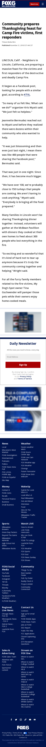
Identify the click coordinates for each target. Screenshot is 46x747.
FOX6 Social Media (8, 568)
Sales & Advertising (8, 652)
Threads (5, 585)
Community (27, 566)
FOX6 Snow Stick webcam (27, 475)
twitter (16, 720)
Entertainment (7, 458)
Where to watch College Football (27, 663)
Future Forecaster (28, 471)
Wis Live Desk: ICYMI (27, 536)
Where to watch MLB (27, 668)
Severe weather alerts (27, 448)
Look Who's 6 (26, 495)
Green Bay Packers (9, 532)
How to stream (27, 527)
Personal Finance (9, 499)
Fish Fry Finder (27, 578)
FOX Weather (26, 465)
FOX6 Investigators (9, 455)
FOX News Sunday (28, 557)
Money (5, 486)
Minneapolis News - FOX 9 (9, 620)
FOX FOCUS (6, 665)
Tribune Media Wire (9, 42)
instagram (21, 720)
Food (23, 507)
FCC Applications (27, 633)
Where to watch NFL (27, 658)
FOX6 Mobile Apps (28, 619)
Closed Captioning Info (28, 637)
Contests (24, 611)
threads (25, 720)
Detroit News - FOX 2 (8, 625)
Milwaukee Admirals (6, 539)
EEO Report (25, 628)
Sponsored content (6, 669)
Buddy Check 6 (27, 581)
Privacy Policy (25, 376)
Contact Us (27, 607)
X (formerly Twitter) (6, 591)
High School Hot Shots (8, 544)
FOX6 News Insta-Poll (9, 468)
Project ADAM (27, 584)
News (5, 443)
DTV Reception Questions (27, 643)
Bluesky (5, 588)
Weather (26, 443)
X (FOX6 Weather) (9, 601)
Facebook (6, 576)
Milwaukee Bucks (9, 548)
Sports (5, 523)
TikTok (4, 582)
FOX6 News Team (28, 622)
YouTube (5, 573)
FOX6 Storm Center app (26, 453)
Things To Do (26, 570)
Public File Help (27, 631)
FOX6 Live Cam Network (27, 458)
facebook (11, 720)
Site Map (5, 480)
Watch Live (34, 4)
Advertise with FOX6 (7, 660)
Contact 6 (6, 490)
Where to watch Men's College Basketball (27, 687)
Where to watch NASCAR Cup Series (27, 674)
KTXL (27, 94)
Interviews (25, 504)
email (35, 720)
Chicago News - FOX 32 (8, 615)
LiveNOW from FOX (27, 544)
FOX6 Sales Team (9, 657)
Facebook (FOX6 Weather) (8, 597)
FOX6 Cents (6, 493)
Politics (5, 464)
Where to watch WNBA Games (27, 700)
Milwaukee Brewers (6, 528)
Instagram (6, 579)
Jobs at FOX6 (26, 625)
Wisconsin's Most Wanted (9, 451)
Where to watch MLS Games (27, 705)
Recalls (4, 496)
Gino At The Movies (26, 511)
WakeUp (25, 486)
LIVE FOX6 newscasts (25, 531)
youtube (30, 720)
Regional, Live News (7, 609)
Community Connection (25, 588)
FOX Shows (25, 560)
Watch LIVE (27, 523)
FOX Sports (25, 551)
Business (5, 502)
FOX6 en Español (8, 477)
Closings (24, 468)
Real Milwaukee (27, 498)
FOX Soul (24, 554)
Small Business (8, 505)
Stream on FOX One (27, 652)
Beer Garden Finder (26, 574)
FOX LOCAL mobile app (6, 473)
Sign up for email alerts (27, 615)
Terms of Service (24, 378)
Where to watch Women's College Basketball (28, 694)
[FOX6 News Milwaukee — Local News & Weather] (9, 4)
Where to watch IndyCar (27, 680)
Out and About (27, 501)
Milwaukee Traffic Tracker (28, 516)
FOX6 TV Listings (27, 540)
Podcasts (5, 461)
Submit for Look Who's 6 (27, 491)
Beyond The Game (9, 535)
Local (4, 447)
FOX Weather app (28, 462)
